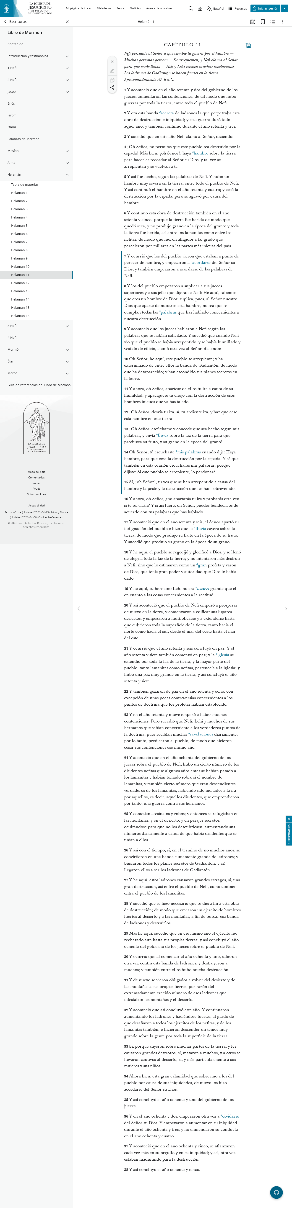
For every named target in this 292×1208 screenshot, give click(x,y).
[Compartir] (112, 87)
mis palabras (189, 452)
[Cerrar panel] (67, 21)
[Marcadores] (262, 22)
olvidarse (230, 1116)
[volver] (5, 21)
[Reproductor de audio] (276, 1192)
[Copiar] (112, 80)
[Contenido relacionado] (272, 22)
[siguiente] (285, 608)
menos (203, 588)
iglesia (223, 655)
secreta (167, 113)
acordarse (201, 262)
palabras (169, 312)
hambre (201, 153)
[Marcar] (112, 71)
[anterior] (79, 608)
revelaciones (201, 734)
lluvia (163, 435)
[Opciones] (282, 22)
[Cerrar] (112, 61)
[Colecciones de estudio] (252, 22)
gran (202, 565)
